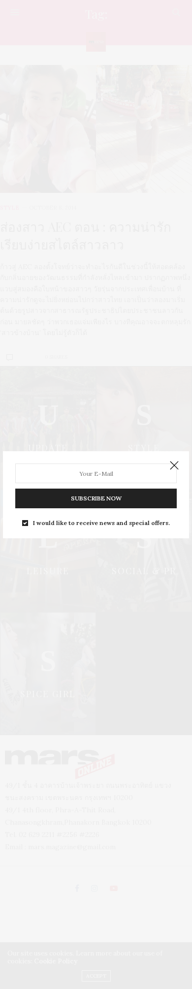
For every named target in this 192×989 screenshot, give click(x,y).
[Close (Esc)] (174, 466)
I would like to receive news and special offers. (101, 523)
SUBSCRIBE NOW (96, 498)
